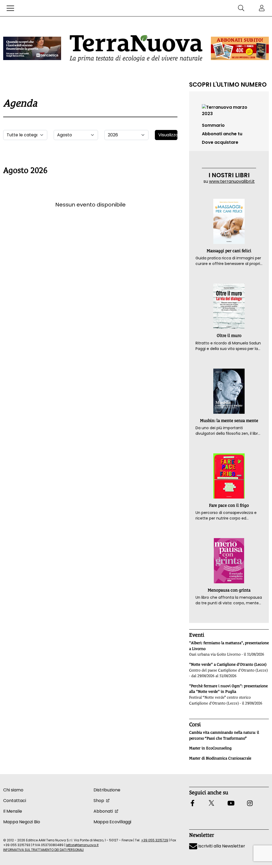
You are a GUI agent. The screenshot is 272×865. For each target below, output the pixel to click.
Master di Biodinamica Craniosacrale (220, 758)
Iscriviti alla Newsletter (221, 846)
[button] (10, 8)
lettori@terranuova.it (82, 845)
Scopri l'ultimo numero (228, 84)
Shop (99, 801)
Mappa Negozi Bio (21, 822)
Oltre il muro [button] (229, 335)
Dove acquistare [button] (220, 142)
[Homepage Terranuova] (136, 48)
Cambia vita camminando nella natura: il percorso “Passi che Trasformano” (224, 735)
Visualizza (167, 135)
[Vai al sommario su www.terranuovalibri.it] (229, 110)
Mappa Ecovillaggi (112, 822)
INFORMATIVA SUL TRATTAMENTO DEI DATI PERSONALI (43, 849)
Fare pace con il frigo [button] (229, 505)
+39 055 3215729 (154, 840)
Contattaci (14, 801)
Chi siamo (13, 790)
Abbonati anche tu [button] (222, 134)
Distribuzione (107, 790)
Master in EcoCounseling (210, 748)
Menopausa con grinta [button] (229, 590)
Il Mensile (12, 811)
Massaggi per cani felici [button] (229, 250)
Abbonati (103, 811)
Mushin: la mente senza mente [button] (229, 420)
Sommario (213, 125)
